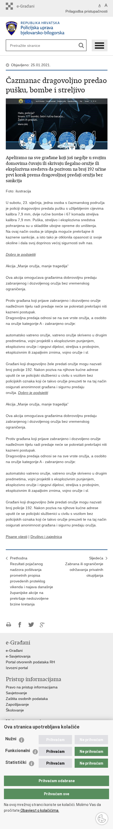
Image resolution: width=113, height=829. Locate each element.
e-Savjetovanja (18, 656)
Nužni (10, 738)
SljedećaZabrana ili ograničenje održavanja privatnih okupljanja (84, 566)
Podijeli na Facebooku (20, 624)
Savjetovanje (16, 693)
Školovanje (15, 710)
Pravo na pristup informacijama (32, 687)
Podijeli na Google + (42, 624)
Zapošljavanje (17, 704)
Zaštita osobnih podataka (27, 699)
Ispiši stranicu (8, 624)
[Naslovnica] (56, 28)
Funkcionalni (17, 750)
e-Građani (14, 650)
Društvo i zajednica (46, 537)
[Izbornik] (99, 45)
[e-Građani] (28, 6)
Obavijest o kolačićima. (39, 810)
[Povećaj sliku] (56, 123)
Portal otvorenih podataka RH (30, 662)
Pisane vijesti (16, 537)
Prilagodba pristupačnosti (86, 11)
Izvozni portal (17, 668)
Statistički (15, 762)
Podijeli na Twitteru (31, 624)
